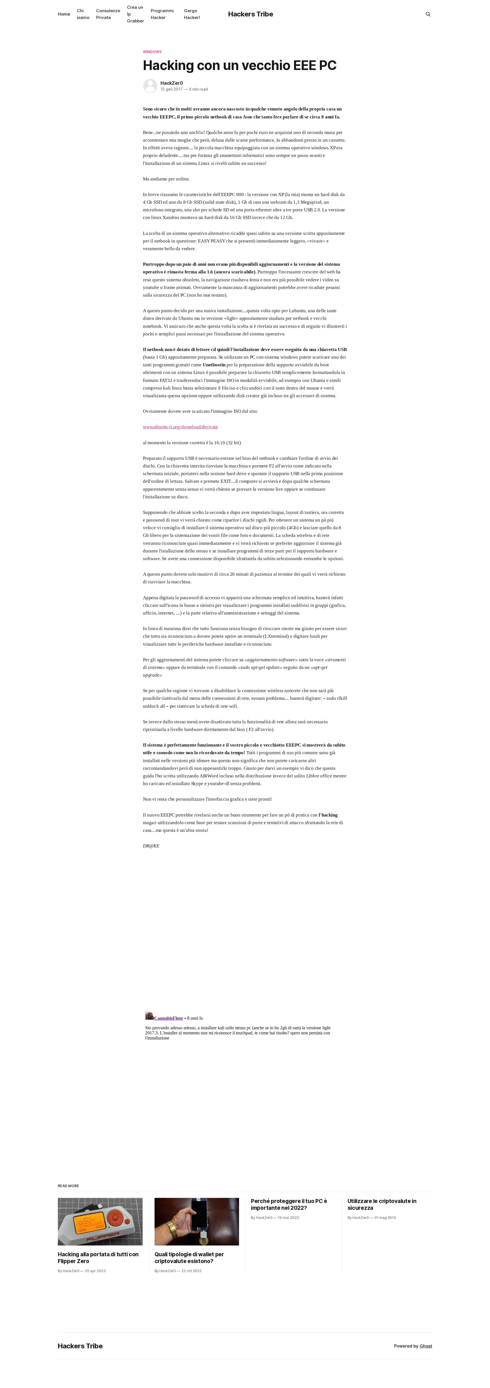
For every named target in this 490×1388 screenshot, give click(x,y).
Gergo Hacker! (192, 14)
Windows (152, 51)
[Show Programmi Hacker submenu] (176, 14)
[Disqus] (245, 934)
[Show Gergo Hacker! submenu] (202, 14)
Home (64, 14)
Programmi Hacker (162, 14)
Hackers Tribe (250, 14)
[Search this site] (428, 14)
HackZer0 (171, 83)
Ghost (426, 1346)
